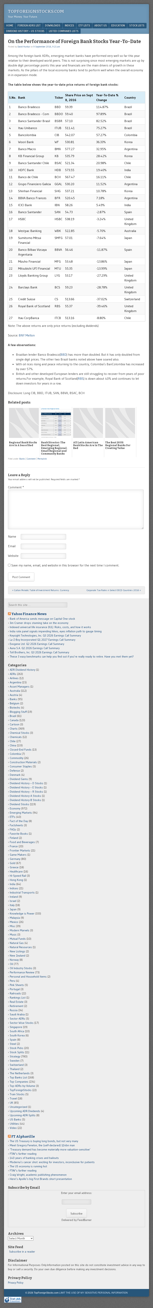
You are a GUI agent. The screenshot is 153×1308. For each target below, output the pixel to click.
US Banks (15, 1119)
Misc (12, 926)
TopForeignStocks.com (36, 11)
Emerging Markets (21, 812)
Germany (15, 859)
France (14, 846)
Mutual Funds (18, 939)
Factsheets (16, 825)
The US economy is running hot (28, 1166)
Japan (13, 909)
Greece (14, 867)
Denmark (15, 775)
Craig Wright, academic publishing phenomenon (38, 1174)
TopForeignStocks (20, 1090)
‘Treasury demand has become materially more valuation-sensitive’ (50, 1149)
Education (118, 25)
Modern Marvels (19, 930)
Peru (12, 981)
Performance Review (22, 972)
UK (11, 1102)
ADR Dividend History (22, 670)
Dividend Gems (19, 779)
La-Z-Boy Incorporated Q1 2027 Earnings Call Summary (42, 639)
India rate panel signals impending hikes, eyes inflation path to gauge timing (56, 631)
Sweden (15, 1060)
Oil (11, 964)
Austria (14, 695)
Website (13, 556)
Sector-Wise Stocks (21, 1023)
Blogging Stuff (18, 712)
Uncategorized (18, 1107)
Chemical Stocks (19, 733)
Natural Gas (17, 943)
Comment (31, 458)
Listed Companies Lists (63, 31)
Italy (12, 905)
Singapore (16, 1027)
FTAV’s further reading (23, 1153)
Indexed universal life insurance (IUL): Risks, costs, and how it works (50, 627)
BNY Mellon (27, 335)
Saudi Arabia (17, 1014)
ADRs (13, 674)
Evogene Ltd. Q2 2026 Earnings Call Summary (37, 644)
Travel (13, 1098)
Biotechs (15, 707)
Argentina (15, 682)
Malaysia (15, 918)
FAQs (13, 829)
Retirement (16, 1006)
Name (12, 536)
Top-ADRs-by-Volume (22, 1086)
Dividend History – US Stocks (25, 31)
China (13, 745)
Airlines (14, 678)
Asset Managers (19, 686)
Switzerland (17, 1065)
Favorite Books (19, 833)
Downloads (52, 25)
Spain (13, 1039)
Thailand (15, 1069)
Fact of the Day (19, 821)
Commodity (16, 758)
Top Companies (19, 1081)
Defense (15, 770)
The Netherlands (20, 1073)
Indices (69, 25)
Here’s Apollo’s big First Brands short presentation (41, 1179)
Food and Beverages (22, 842)
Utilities (14, 1123)
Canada (14, 720)
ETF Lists (84, 25)
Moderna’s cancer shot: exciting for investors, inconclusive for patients (52, 1162)
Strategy (15, 1056)
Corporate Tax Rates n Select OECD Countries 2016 (113, 590)
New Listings (17, 951)
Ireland (14, 896)
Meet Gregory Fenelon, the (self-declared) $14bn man (42, 1145)
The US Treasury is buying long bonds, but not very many (44, 1141)
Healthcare (16, 871)
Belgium (14, 703)
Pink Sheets (17, 985)
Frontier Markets (20, 850)
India (12, 884)
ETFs (12, 817)
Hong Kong (16, 880)
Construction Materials (23, 762)
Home (9, 25)
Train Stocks (17, 1094)
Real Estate (17, 1002)
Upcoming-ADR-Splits (22, 1115)
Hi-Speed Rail (18, 875)
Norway (14, 960)
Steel (13, 1044)
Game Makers (18, 854)
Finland (14, 838)
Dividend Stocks (19, 804)
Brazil (13, 716)
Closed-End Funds (20, 749)
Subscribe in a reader (22, 1251)
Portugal (15, 989)
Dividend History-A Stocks (25, 796)
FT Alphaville (23, 1136)
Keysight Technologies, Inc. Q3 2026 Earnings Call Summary (45, 635)
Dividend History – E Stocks (26, 787)
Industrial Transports (22, 892)
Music (13, 934)
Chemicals (16, 737)
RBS (81, 378)
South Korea (17, 1035)
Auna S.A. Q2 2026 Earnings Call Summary (35, 648)
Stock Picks (16, 1048)
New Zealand (17, 955)
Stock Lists (136, 25)
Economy (15, 808)
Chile (13, 741)
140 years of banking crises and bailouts (34, 1158)
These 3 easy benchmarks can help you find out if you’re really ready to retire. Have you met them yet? (72, 656)
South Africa (17, 1031)
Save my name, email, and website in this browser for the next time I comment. (65, 565)
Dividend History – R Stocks (26, 791)
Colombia (15, 754)
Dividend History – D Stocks (26, 783)
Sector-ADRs (17, 1018)
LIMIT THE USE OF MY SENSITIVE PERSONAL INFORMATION (93, 1292)
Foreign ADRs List (29, 25)
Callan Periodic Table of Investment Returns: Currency (40, 590)
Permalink (42, 458)
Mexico (14, 922)
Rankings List (18, 997)
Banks (22, 458)
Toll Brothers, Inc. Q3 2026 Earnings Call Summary (39, 652)
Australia (15, 691)
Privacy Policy (15, 1282)
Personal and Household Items (28, 976)
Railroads (15, 993)
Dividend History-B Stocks (25, 800)
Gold (12, 863)
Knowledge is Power (22, 913)
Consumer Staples (21, 766)
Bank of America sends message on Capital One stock (42, 618)
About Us (100, 25)
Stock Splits (17, 1052)
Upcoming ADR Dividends (25, 1111)
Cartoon (14, 724)
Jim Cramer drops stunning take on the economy (39, 623)
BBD (63, 354)
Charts (14, 728)
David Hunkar (24, 46)
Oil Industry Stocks (21, 968)
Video (13, 1128)
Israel (13, 901)
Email (12, 546)
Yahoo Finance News (29, 614)
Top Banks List (18, 1077)
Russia (14, 1010)
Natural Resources (21, 947)
